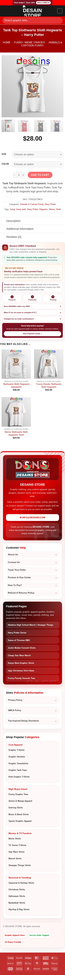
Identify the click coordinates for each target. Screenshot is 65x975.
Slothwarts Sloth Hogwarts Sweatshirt (16, 385)
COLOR (5, 164)
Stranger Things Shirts (20, 865)
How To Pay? (15, 585)
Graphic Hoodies (17, 756)
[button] (4, 11)
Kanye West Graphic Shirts (21, 663)
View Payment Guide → (32, 333)
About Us (13, 554)
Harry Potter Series (17, 632)
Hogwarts (43, 209)
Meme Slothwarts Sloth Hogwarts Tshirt (16, 433)
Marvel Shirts (15, 858)
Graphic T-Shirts (16, 750)
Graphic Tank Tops (18, 770)
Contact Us (14, 562)
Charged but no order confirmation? (19, 319)
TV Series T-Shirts (17, 845)
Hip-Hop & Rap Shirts (19, 909)
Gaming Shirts (16, 807)
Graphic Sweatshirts (18, 763)
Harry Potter (50, 204)
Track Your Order (17, 570)
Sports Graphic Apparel (20, 821)
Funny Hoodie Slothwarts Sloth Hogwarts (48, 385)
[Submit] (59, 20)
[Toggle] (3, 221)
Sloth (58, 209)
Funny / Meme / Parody (29, 42)
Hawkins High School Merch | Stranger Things (30, 625)
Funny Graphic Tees (18, 794)
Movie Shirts (15, 838)
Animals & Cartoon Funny (32, 204)
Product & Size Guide (19, 577)
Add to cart (40, 175)
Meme (52, 209)
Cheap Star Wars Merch (19, 655)
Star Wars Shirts (16, 852)
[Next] (58, 86)
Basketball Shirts (17, 903)
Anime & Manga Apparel (20, 801)
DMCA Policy (14, 710)
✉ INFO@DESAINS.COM (32, 517)
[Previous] (7, 86)
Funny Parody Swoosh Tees (21, 678)
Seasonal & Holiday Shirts (21, 883)
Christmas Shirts (17, 889)
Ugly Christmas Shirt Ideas (21, 670)
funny (12, 209)
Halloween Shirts (17, 896)
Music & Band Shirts (19, 814)
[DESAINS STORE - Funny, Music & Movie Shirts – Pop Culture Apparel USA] (32, 10)
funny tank (21, 209)
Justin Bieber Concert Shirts (21, 648)
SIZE (4, 154)
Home (6, 42)
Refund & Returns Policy (21, 593)
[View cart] (59, 10)
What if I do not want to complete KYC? (20, 312)
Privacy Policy (15, 700)
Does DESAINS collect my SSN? (17, 306)
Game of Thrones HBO (19, 640)
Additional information (20, 228)
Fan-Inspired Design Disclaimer (23, 721)
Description (13, 221)
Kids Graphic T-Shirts (19, 777)
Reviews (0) (13, 236)
